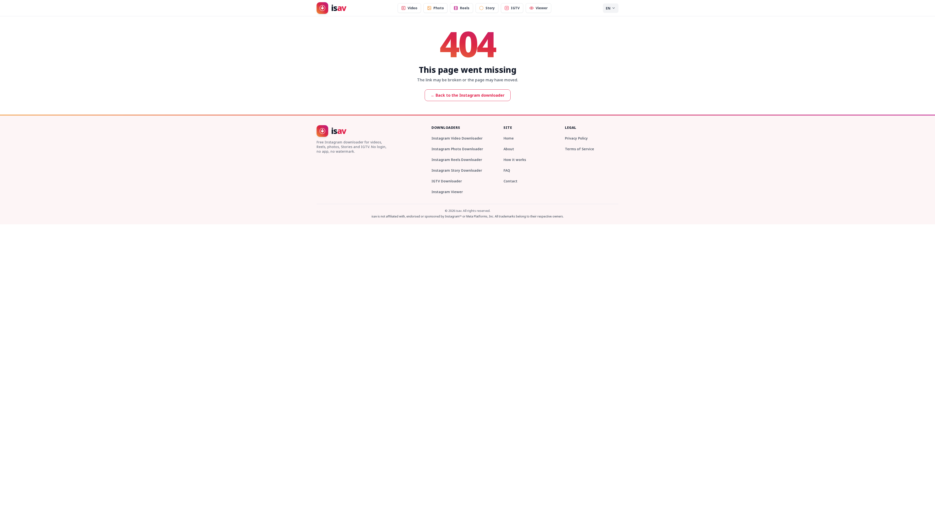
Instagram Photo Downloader (457, 149)
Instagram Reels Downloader (456, 159)
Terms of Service (579, 149)
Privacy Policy (576, 138)
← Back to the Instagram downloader (468, 95)
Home (509, 138)
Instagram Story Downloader (456, 170)
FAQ (507, 170)
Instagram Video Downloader (457, 138)
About (509, 149)
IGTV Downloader (446, 181)
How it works (515, 159)
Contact (510, 181)
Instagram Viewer (447, 191)
